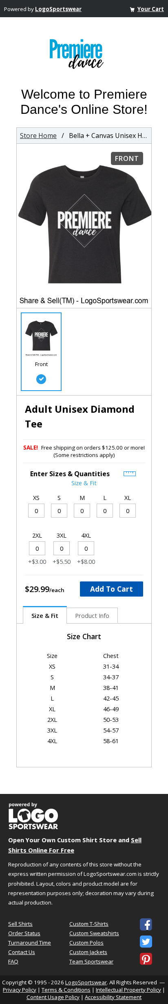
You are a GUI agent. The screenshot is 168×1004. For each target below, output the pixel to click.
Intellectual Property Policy (128, 989)
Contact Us (21, 952)
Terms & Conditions (66, 989)
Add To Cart (111, 589)
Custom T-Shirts (88, 923)
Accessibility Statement (113, 997)
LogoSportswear (58, 9)
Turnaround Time (29, 942)
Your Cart (150, 9)
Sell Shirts (20, 923)
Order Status (24, 933)
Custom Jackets (88, 952)
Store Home (38, 135)
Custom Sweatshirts (94, 933)
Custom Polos (86, 942)
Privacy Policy (19, 989)
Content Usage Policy (53, 997)
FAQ (13, 961)
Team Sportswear (91, 961)
